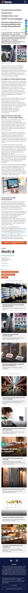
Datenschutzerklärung (11, 580)
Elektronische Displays (8, 274)
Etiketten (4, 277)
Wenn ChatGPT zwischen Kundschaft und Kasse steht (13, 458)
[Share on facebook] (26, 21)
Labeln (22, 235)
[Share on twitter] (26, 23)
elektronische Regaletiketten (9, 272)
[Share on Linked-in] (26, 26)
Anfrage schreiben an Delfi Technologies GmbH (14, 243)
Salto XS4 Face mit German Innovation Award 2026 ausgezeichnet (14, 429)
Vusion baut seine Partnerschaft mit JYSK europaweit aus (13, 546)
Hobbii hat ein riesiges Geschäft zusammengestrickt (10, 335)
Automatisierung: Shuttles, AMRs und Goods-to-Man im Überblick (14, 398)
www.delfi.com (4, 263)
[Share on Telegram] (26, 31)
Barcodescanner (5, 234)
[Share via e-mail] (26, 34)
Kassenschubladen (17, 234)
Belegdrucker (19, 232)
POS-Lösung (22, 230)
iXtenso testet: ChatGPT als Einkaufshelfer (13, 517)
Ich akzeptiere (14, 585)
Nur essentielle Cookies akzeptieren (14, 588)
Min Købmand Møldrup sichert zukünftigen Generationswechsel (13, 305)
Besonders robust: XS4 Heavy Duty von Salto (14, 489)
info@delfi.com (5, 265)
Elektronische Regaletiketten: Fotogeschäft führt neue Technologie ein (13, 364)
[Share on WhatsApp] (26, 29)
